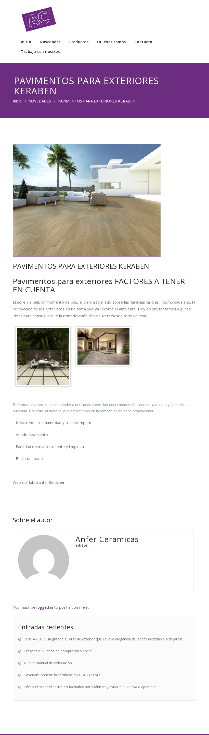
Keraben (56, 482)
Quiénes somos (111, 41)
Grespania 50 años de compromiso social (58, 651)
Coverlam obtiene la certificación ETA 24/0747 (62, 674)
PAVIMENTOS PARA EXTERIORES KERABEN (81, 266)
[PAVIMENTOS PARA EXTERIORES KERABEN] (104, 200)
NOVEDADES (39, 100)
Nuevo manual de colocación (48, 663)
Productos (79, 41)
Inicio (26, 41)
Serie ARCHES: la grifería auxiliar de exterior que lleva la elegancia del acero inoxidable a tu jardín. (103, 639)
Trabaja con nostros (40, 51)
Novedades (50, 41)
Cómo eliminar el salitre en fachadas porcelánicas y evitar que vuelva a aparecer (90, 686)
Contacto (143, 41)
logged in (44, 607)
